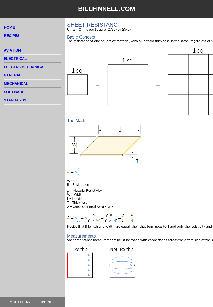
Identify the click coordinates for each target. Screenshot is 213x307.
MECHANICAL (16, 83)
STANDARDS (15, 100)
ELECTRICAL (15, 58)
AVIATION (12, 50)
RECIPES (11, 36)
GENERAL (13, 75)
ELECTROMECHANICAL (25, 67)
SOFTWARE (14, 92)
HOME (9, 27)
